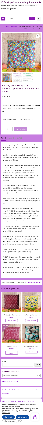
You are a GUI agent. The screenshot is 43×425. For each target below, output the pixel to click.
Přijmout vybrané (9, 421)
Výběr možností (11, 320)
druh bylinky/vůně (9, 119)
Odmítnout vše (22, 417)
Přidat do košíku (21, 129)
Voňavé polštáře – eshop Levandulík (21, 2)
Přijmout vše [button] (8, 417)
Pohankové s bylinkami (33, 282)
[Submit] (32, 18)
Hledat (4, 361)
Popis (3, 138)
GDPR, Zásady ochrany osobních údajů (18, 401)
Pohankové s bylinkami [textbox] (20, 375)
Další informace (15, 138)
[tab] (4, 138)
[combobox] (21, 375)
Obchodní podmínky (10, 381)
